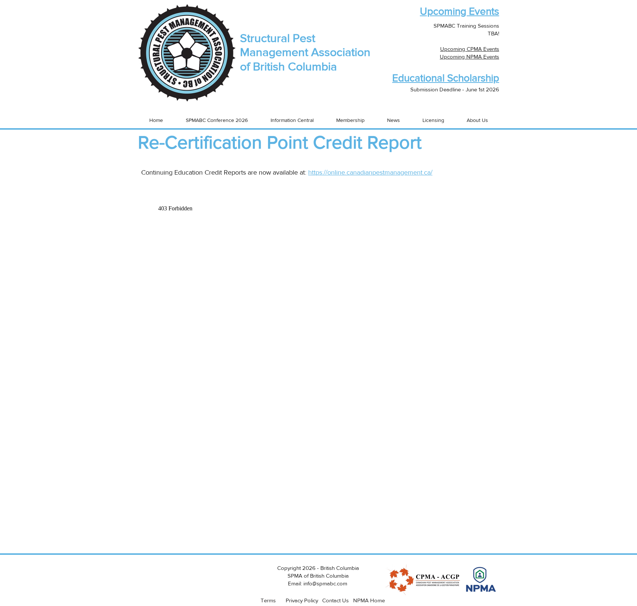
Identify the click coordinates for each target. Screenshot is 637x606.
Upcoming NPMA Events (469, 56)
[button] (505, 119)
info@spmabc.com (325, 583)
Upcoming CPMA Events (469, 49)
